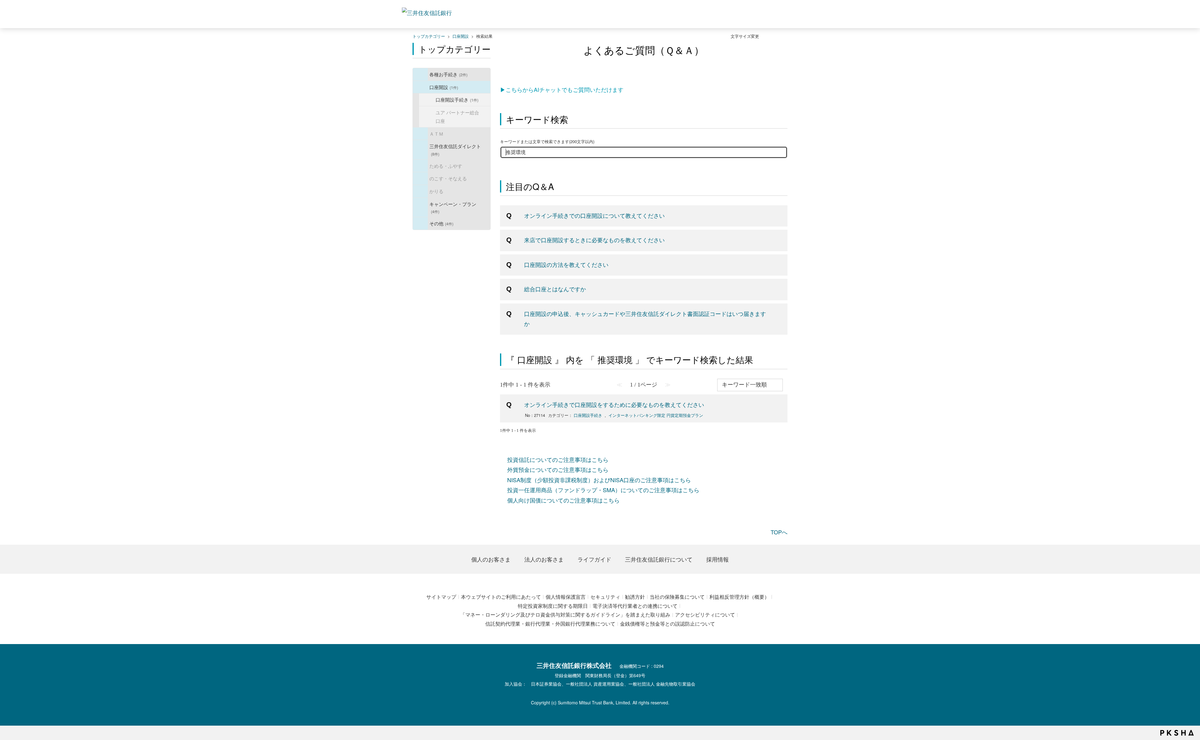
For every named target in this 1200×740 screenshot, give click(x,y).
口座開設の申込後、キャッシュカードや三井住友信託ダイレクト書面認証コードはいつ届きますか (645, 318)
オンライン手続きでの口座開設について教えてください (594, 215)
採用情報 (717, 559)
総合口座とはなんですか (555, 289)
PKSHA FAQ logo (1177, 733)
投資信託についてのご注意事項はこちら (557, 459)
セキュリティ (605, 596)
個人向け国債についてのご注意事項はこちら (563, 500)
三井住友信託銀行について (658, 559)
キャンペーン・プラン (452, 207)
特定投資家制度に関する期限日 (553, 605)
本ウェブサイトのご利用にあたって (501, 596)
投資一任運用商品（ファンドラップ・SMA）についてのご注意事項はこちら (603, 490)
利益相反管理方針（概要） (739, 596)
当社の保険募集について (677, 596)
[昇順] (786, 381)
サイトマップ (441, 596)
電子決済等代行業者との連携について (635, 605)
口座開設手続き (457, 99)
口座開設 (460, 36)
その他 (441, 223)
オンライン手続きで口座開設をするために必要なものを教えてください (614, 404)
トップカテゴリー (428, 36)
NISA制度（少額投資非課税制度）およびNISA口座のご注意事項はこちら (599, 480)
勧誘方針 (635, 596)
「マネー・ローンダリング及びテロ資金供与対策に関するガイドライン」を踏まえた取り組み (565, 614)
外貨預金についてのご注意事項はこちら (557, 469)
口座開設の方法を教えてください (566, 264)
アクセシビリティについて (705, 614)
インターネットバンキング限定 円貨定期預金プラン (655, 415)
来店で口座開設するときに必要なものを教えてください (594, 240)
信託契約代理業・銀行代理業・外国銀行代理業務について (550, 623)
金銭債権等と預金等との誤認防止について (667, 623)
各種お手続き (448, 74)
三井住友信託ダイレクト (455, 149)
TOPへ (779, 532)
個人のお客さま (491, 559)
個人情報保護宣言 (566, 596)
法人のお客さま (544, 559)
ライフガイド (594, 559)
